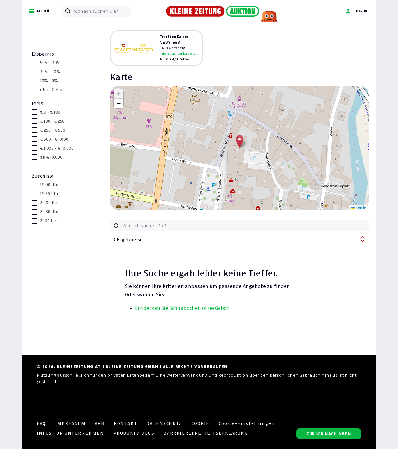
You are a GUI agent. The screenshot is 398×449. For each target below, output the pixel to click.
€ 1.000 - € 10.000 (57, 148)
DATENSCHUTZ (164, 423)
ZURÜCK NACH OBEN (329, 434)
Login (360, 11)
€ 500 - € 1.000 (54, 139)
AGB (99, 423)
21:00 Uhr (49, 221)
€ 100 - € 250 (52, 121)
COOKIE (201, 423)
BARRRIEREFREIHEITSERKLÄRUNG (206, 433)
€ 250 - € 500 (52, 130)
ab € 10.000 (51, 157)
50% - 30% (50, 62)
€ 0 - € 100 (50, 112)
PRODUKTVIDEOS (134, 433)
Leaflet (361, 207)
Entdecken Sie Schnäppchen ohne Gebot (182, 307)
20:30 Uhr (49, 212)
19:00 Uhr (49, 184)
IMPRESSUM (70, 423)
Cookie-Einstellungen (247, 423)
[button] (239, 141)
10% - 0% (49, 80)
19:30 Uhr (49, 193)
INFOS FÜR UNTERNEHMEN (70, 433)
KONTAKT (125, 423)
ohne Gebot (52, 89)
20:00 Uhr (49, 203)
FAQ (41, 423)
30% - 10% (50, 71)
